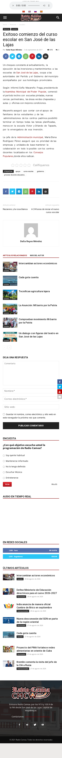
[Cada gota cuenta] (10, 281)
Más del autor (37, 255)
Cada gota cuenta (28, 277)
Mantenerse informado (16, 461)
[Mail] (27, 725)
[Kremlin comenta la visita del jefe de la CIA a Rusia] (8, 663)
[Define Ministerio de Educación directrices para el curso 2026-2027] (8, 591)
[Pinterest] (32, 56)
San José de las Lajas (27, 72)
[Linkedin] (39, 56)
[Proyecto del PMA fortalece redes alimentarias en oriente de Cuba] (8, 649)
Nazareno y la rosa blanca (15, 209)
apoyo (18, 171)
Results (54, 484)
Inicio (5, 24)
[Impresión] (45, 56)
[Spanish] (41, 11)
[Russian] (35, 11)
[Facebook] (6, 56)
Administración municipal (30, 137)
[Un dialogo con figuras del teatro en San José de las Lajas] (10, 337)
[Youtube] (43, 725)
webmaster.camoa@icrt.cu (37, 716)
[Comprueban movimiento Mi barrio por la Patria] (10, 323)
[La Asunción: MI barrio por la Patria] (10, 309)
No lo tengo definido (15, 466)
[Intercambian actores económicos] (10, 267)
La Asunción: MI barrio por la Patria (38, 305)
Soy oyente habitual (15, 455)
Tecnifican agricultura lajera (34, 291)
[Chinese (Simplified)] (23, 11)
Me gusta (53, 550)
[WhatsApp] (26, 56)
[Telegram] (19, 56)
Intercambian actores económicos (38, 263)
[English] (29, 11)
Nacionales (21, 597)
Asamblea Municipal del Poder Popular (25, 91)
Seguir (54, 556)
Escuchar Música (13, 472)
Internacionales (22, 611)
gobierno (40, 171)
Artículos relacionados (15, 255)
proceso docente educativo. (14, 175)
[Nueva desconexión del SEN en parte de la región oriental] (8, 620)
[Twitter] (12, 56)
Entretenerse (11, 477)
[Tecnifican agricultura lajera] (10, 295)
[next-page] (9, 347)
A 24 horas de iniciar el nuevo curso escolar (45, 211)
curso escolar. (29, 171)
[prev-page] (4, 347)
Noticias (13, 24)
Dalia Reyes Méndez (14, 50)
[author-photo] (31, 237)
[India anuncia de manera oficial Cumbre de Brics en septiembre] (8, 606)
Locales (22, 24)
